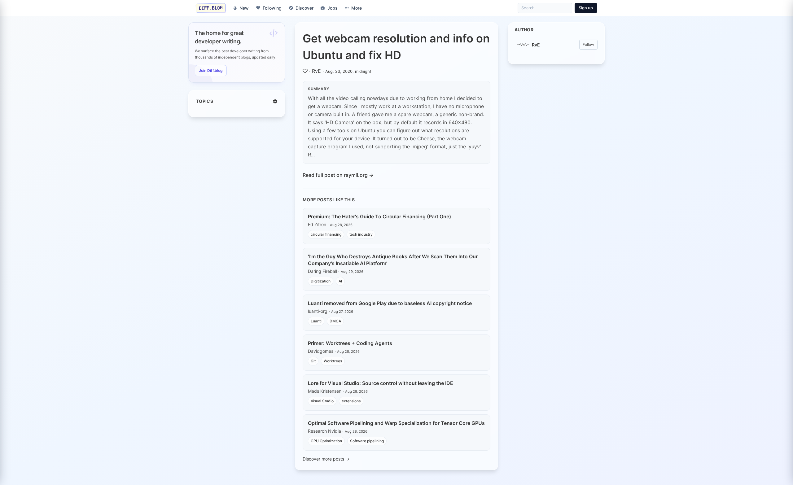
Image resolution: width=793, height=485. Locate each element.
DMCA (335, 321)
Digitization (321, 281)
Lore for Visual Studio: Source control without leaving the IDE (380, 383)
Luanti (316, 321)
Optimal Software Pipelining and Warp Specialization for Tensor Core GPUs (396, 423)
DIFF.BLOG (211, 7)
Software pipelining (367, 441)
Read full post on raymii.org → (338, 175)
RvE (316, 71)
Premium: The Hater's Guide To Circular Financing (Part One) (379, 216)
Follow (588, 44)
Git (313, 361)
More (356, 8)
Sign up (586, 7)
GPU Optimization (326, 441)
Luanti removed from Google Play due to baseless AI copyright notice (390, 303)
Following (272, 8)
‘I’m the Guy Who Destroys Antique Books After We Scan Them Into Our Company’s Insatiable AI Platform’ (393, 259)
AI (340, 281)
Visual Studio (322, 401)
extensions (351, 401)
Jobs (332, 8)
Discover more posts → (326, 458)
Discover (304, 8)
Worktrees (333, 361)
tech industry (361, 234)
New (244, 8)
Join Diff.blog (211, 70)
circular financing (326, 234)
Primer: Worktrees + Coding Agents (350, 343)
